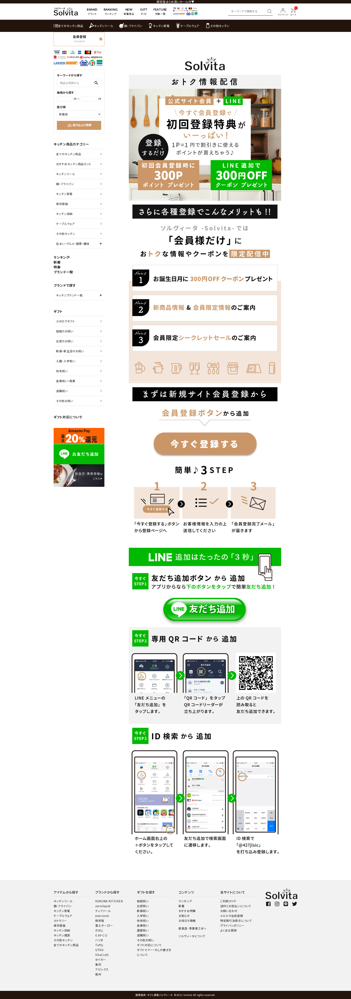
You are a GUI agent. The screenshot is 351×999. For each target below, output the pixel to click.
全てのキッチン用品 (68, 154)
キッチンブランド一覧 (69, 295)
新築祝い (143, 911)
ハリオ (99, 940)
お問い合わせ (228, 911)
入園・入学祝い (65, 361)
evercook (102, 916)
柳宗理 (99, 921)
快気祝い (62, 371)
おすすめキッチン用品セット (73, 164)
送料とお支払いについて (235, 906)
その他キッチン (65, 234)
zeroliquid (102, 906)
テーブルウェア (65, 224)
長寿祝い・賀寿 (65, 381)
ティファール (103, 911)
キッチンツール (65, 174)
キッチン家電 (64, 194)
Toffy (99, 945)
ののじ (99, 930)
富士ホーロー (104, 925)
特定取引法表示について (236, 921)
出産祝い (143, 906)
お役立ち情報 (187, 921)
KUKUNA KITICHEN (109, 901)
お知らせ (184, 916)
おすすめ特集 (187, 911)
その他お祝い (64, 401)
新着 (57, 262)
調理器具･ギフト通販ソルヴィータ (154, 995)
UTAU (99, 950)
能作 (98, 974)
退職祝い (62, 391)
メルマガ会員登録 (231, 916)
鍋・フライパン (65, 184)
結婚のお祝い (64, 331)
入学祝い (143, 916)
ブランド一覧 (63, 271)
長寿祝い (143, 925)
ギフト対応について (68, 416)
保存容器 (62, 204)
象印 (98, 964)
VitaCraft (102, 955)
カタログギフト (65, 321)
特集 (57, 267)
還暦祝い (143, 930)
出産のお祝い (64, 341)
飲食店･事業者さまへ (192, 928)
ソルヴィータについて (192, 936)
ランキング (61, 257)
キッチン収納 (64, 214)
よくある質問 (228, 930)
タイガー (100, 960)
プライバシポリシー (232, 925)
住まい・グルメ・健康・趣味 (72, 244)
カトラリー (60, 921)
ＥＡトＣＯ (101, 935)
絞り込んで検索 (79, 125)
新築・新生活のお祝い (70, 351)
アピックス (102, 969)
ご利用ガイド (228, 901)
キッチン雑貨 (62, 935)
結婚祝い (143, 901)
